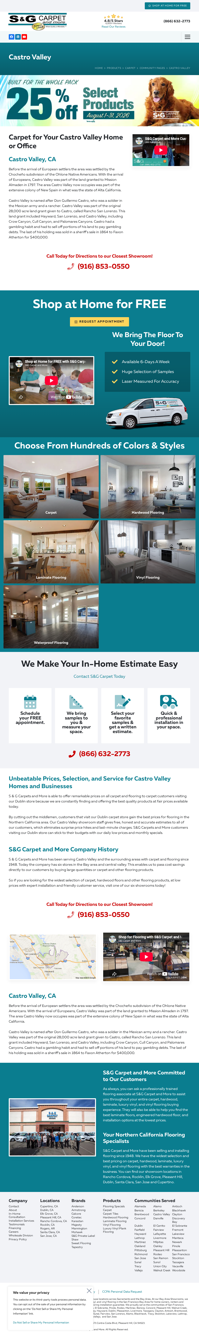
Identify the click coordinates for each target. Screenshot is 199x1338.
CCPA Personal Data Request (122, 1291)
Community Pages (152, 68)
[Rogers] (54, 1228)
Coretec (77, 1217)
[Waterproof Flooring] (51, 616)
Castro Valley (179, 68)
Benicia (139, 1210)
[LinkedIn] (18, 37)
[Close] (89, 1289)
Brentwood (141, 1214)
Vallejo (138, 1270)
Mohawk (77, 1232)
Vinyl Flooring (112, 1225)
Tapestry (77, 1247)
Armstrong (79, 1210)
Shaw (75, 1239)
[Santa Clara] (54, 1232)
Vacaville (177, 1266)
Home (99, 68)
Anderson (78, 1206)
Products (114, 68)
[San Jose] (54, 1236)
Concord (139, 1218)
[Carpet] (51, 486)
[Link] (99, 100)
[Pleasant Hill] (54, 1217)
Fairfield (139, 1230)
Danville (158, 1218)
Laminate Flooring (115, 1221)
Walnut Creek (161, 1270)
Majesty (77, 1225)
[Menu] (189, 37)
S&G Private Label (83, 1236)
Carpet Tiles (110, 1214)
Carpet (130, 68)
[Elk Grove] (54, 1214)
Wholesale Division (21, 1235)
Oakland (139, 1246)
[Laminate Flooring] (51, 551)
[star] (113, 16)
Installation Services (21, 1220)
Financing (15, 1228)
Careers (13, 1232)
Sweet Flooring (81, 1243)
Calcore (76, 1214)
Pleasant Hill (161, 1250)
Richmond (141, 1254)
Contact (14, 1206)
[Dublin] (54, 1210)
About (13, 1210)
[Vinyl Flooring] (148, 551)
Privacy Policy (18, 1239)
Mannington (79, 1228)
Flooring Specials (114, 1206)
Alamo (157, 1206)
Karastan (77, 1221)
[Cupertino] (54, 1206)
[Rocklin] (54, 1225)
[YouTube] (24, 37)
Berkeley (159, 1210)
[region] (50, 1308)
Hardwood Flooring (115, 1217)
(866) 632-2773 (177, 21)
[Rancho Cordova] (54, 1221)
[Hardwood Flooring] (148, 486)
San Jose (140, 1258)
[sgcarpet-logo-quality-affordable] (37, 21)
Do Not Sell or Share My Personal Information (41, 1322)
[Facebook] (11, 37)
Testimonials (17, 1224)
